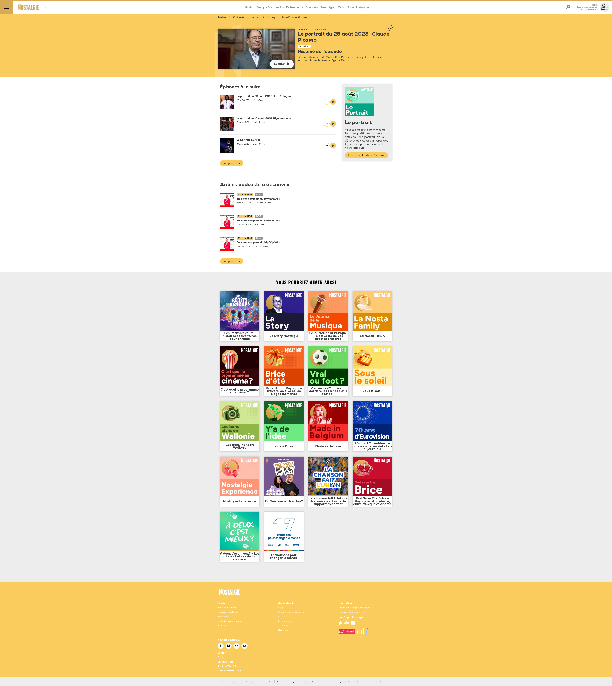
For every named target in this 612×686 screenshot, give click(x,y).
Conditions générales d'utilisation (257, 682)
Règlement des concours (314, 682)
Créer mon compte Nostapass (355, 607)
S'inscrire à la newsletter (291, 612)
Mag (280, 607)
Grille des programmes (230, 621)
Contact (222, 653)
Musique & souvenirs (270, 7)
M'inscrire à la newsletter (352, 612)
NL (46, 7)
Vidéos (281, 616)
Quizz (342, 7)
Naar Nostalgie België (229, 670)
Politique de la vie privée (287, 682)
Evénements (294, 7)
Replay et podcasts (228, 612)
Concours (312, 7)
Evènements (285, 621)
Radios (222, 17)
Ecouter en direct (227, 607)
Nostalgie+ (328, 7)
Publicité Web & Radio (229, 666)
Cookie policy (335, 682)
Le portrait (257, 17)
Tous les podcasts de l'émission (367, 155)
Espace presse (225, 661)
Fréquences (224, 625)
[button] (231, 163)
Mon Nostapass (358, 7)
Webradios (223, 616)
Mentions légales (230, 682)
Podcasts (238, 17)
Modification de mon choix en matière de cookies (367, 682)
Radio (249, 7)
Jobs (220, 657)
